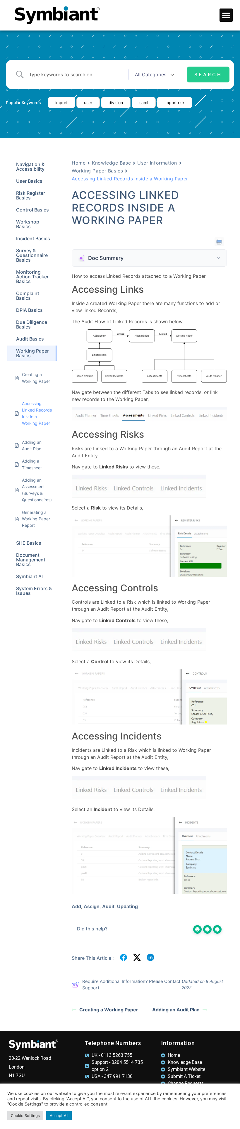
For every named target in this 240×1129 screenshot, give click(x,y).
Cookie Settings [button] (25, 1115)
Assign (92, 906)
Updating (127, 906)
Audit (108, 906)
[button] (226, 15)
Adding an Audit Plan (176, 1010)
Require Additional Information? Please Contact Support (131, 985)
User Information (157, 163)
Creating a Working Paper (108, 1010)
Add (76, 906)
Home (78, 163)
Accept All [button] (59, 1115)
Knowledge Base (111, 163)
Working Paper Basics (97, 171)
